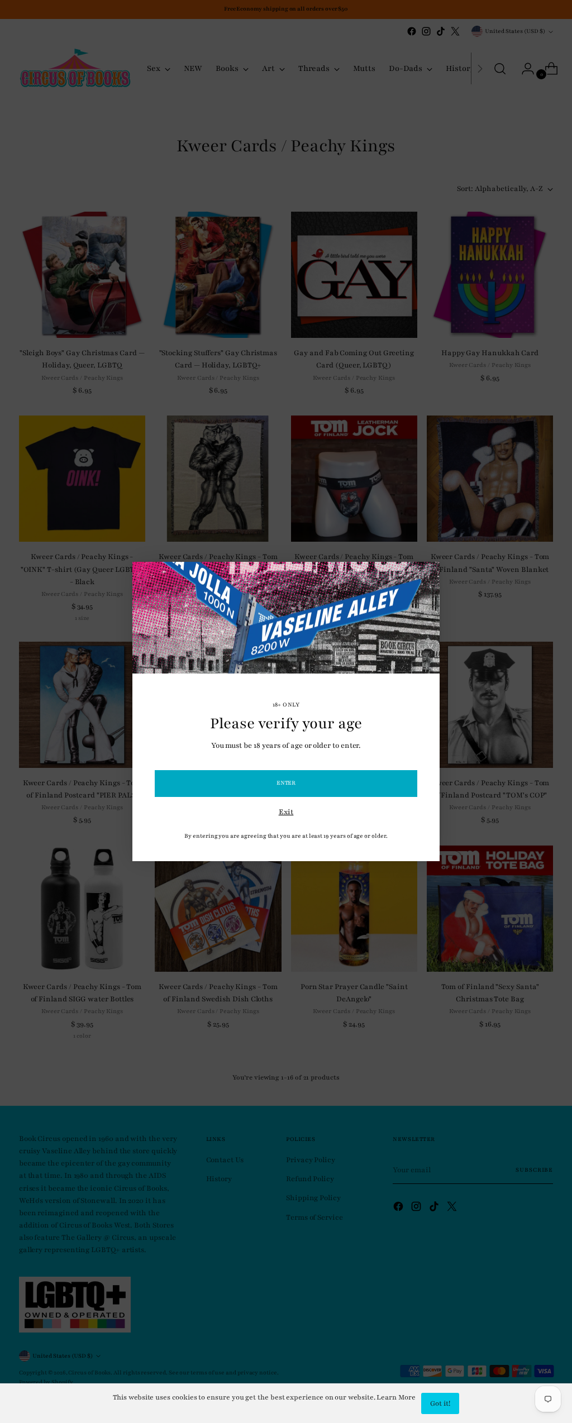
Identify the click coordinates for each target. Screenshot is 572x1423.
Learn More (395, 1397)
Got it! (440, 1403)
